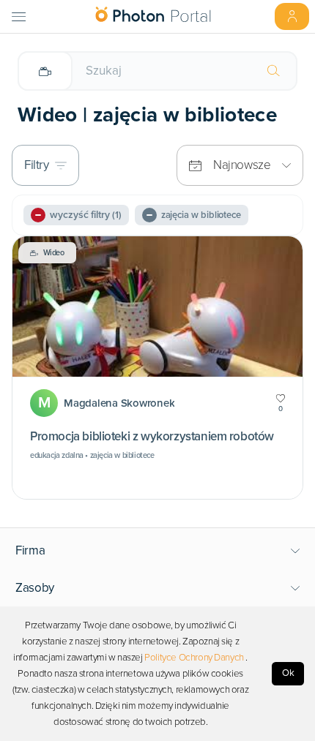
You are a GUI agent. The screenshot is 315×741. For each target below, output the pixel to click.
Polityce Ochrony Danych (194, 657)
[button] (158, 550)
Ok (288, 673)
